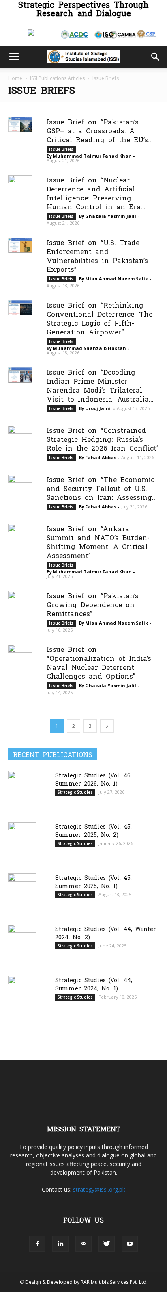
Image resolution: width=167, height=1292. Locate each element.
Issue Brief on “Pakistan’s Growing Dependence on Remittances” (93, 604)
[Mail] (83, 1244)
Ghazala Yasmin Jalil (110, 216)
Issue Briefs (61, 149)
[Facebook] (37, 1244)
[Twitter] (106, 1244)
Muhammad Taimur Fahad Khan (92, 156)
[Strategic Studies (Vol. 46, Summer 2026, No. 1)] (22, 790)
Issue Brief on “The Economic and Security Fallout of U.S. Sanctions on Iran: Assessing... (102, 488)
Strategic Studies (75, 792)
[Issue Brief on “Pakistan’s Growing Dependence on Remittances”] (20, 598)
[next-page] (107, 726)
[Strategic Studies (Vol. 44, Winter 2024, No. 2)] (22, 945)
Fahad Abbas (100, 457)
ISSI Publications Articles (57, 78)
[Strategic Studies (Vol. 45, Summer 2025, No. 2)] (22, 842)
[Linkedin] (60, 1244)
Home (15, 78)
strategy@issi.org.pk (99, 1189)
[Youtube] (130, 1244)
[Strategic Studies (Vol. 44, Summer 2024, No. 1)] (22, 995)
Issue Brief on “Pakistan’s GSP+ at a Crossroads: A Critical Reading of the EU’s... (100, 130)
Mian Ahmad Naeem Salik (116, 279)
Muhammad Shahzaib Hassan (89, 348)
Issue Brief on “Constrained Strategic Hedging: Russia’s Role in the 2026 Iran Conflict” (103, 438)
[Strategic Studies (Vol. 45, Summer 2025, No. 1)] (22, 893)
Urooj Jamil (98, 408)
